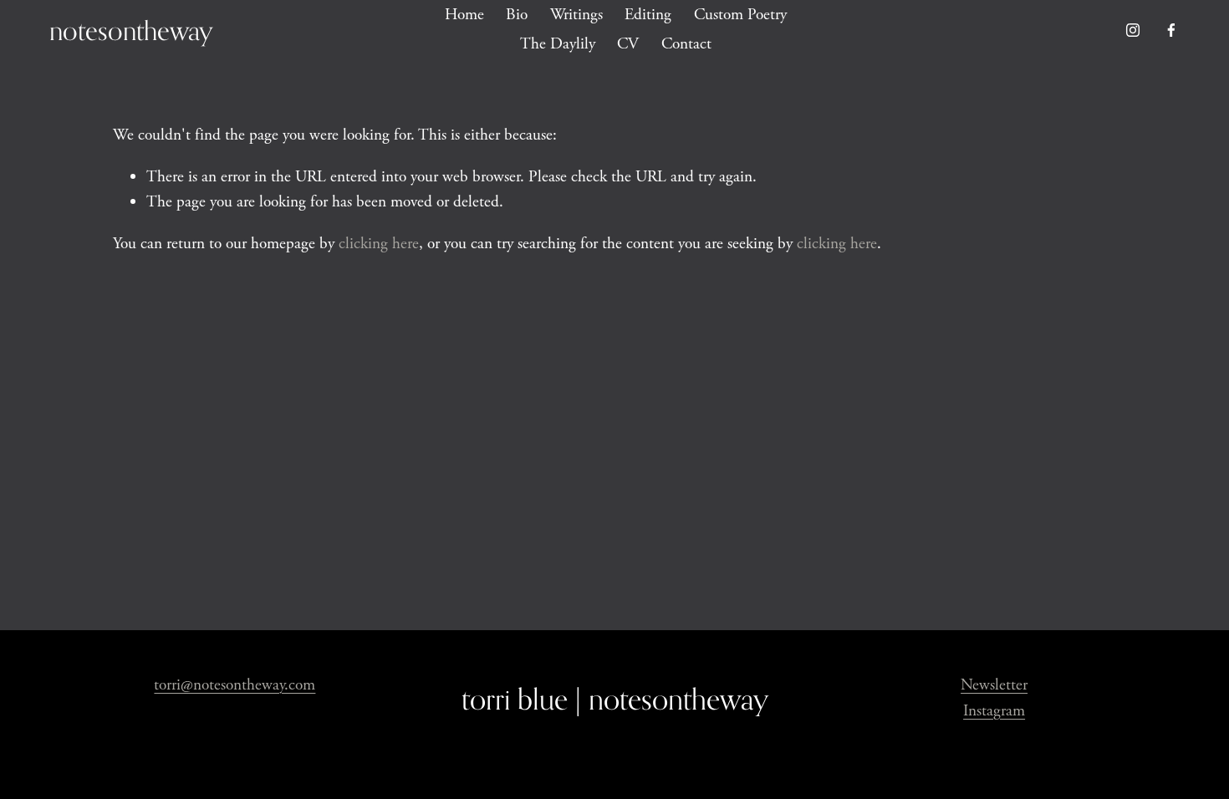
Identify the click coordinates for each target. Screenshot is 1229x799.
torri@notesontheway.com (234, 684)
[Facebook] (1171, 30)
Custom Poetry (740, 14)
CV (628, 43)
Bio (517, 14)
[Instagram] (1132, 30)
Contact (686, 43)
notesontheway (131, 30)
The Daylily (557, 43)
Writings (576, 14)
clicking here (379, 243)
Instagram (994, 710)
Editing (648, 14)
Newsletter (994, 684)
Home (464, 14)
